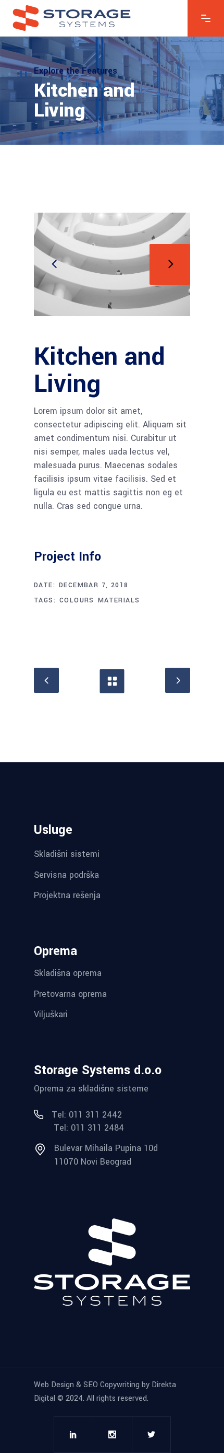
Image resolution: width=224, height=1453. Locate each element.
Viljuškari (51, 1014)
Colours (76, 600)
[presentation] (54, 264)
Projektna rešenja (67, 895)
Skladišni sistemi (66, 854)
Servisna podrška (66, 874)
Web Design (54, 1384)
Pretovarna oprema (70, 993)
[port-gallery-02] (112, 264)
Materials (119, 600)
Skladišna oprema (68, 973)
